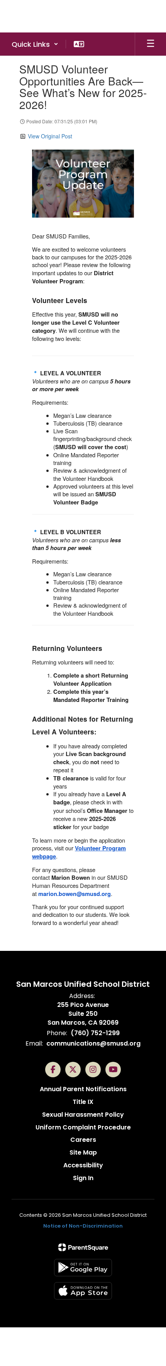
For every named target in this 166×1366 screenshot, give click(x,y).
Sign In (83, 1178)
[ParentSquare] (83, 1247)
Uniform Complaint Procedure (83, 1127)
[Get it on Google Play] (83, 1267)
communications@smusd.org (93, 1043)
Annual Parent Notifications (83, 1089)
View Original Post (50, 136)
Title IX (83, 1101)
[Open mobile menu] (150, 44)
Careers (83, 1139)
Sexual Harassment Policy (83, 1114)
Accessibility (83, 1165)
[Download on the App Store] (83, 1291)
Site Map (83, 1152)
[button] (35, 44)
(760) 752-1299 (95, 1033)
